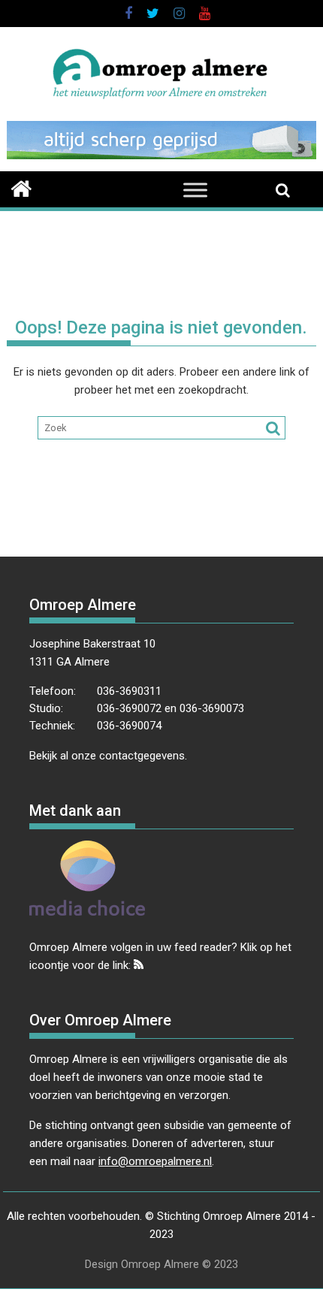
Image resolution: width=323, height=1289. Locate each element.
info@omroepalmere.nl (155, 1161)
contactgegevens (142, 755)
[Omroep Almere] (21, 187)
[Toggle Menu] (195, 190)
